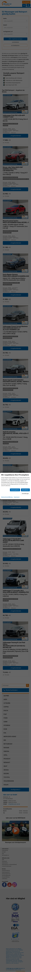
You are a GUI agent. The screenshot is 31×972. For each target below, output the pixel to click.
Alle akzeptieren (15, 490)
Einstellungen (25, 493)
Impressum (17, 497)
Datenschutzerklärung (7, 497)
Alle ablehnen (25, 490)
